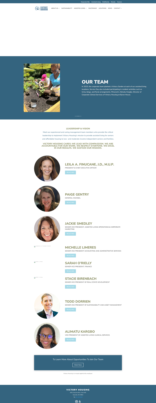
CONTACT (117, 8)
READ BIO (70, 172)
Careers (119, 2)
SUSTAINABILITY (66, 8)
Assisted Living (96, 2)
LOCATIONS (102, 8)
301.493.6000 (79, 397)
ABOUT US (54, 8)
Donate (113, 2)
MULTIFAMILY (92, 8)
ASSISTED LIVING (79, 8)
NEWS (110, 8)
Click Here (78, 365)
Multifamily (105, 2)
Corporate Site (85, 2)
